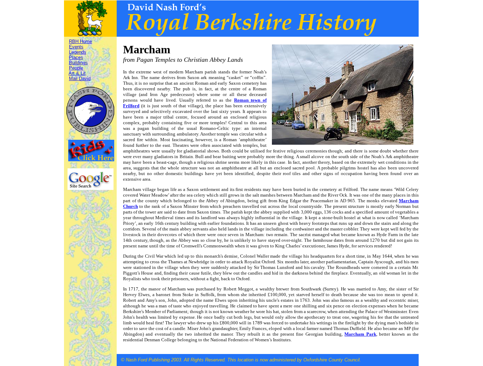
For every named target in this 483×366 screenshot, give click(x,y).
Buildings (78, 62)
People (76, 68)
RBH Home (80, 41)
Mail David (80, 78)
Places (76, 57)
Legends (77, 52)
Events (76, 46)
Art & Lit (77, 73)
